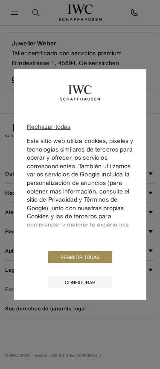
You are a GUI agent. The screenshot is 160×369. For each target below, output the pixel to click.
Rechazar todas (49, 126)
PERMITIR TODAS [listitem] (80, 257)
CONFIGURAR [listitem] (80, 282)
